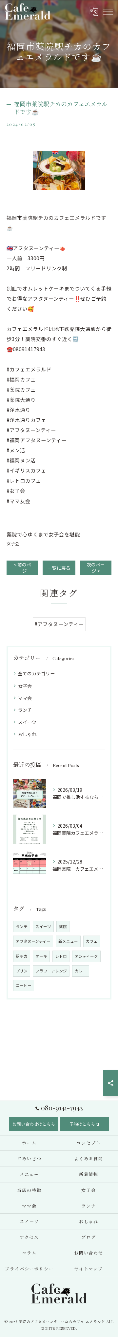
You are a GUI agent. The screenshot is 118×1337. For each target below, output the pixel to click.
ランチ (25, 710)
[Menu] (107, 11)
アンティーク (86, 956)
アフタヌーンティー (33, 941)
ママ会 (25, 698)
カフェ (92, 941)
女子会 (13, 543)
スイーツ (27, 722)
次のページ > (96, 567)
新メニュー (68, 941)
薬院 (63, 926)
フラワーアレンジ (51, 970)
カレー (81, 970)
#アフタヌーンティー (59, 623)
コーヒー (23, 985)
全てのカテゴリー (36, 673)
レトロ (61, 956)
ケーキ (41, 956)
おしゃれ (27, 734)
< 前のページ (22, 567)
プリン (22, 970)
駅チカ (22, 956)
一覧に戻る (59, 567)
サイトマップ (88, 1268)
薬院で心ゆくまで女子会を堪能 (43, 534)
